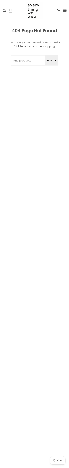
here (23, 46)
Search (52, 60)
